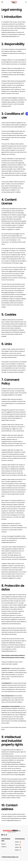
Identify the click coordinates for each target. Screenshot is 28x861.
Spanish (18, 841)
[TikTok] (6, 834)
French (17, 844)
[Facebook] (2, 834)
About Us (3, 843)
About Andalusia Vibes (5, 839)
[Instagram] (4, 834)
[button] (2, 2)
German (18, 847)
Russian (18, 849)
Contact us (3, 846)
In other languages (20, 838)
